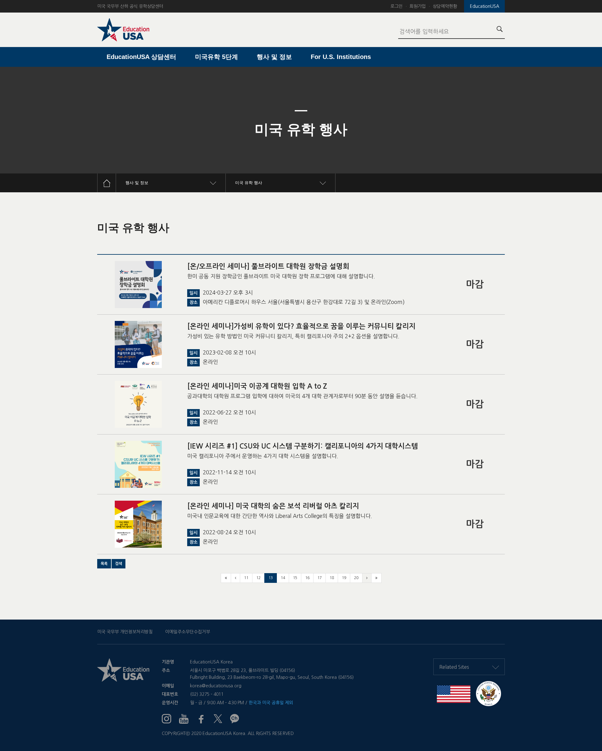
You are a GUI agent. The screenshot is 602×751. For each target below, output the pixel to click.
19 (344, 578)
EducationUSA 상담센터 (141, 56)
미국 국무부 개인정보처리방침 (125, 632)
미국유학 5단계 (216, 56)
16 (307, 578)
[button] (104, 563)
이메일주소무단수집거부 (187, 632)
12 (258, 578)
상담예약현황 (445, 6)
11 (246, 578)
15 (295, 578)
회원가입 (417, 6)
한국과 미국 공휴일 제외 (271, 702)
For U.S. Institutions (341, 56)
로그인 (396, 6)
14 (283, 578)
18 (332, 578)
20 (356, 578)
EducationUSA (484, 6)
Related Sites (454, 666)
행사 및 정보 (274, 56)
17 (319, 578)
